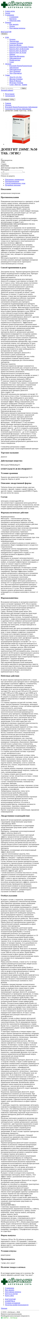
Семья (7, 75)
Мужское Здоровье (16, 83)
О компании (9, 15)
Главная (8, 103)
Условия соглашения (12, 1303)
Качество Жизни (15, 45)
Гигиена (12, 39)
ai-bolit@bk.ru (10, 1301)
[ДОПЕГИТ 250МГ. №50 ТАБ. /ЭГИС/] (21, 144)
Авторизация (10, 96)
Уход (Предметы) (15, 73)
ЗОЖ (7, 37)
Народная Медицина (17, 56)
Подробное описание (13, 185)
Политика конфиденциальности (16, 1305)
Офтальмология (15, 58)
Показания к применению (14, 179)
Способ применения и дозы (15, 183)
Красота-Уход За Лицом (18, 51)
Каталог (4, 34)
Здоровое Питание (16, 43)
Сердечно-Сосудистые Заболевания (18, 109)
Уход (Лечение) (14, 71)
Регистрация (9, 94)
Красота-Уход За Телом (17, 52)
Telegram (4, 1308)
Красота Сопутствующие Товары (21, 47)
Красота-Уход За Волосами (19, 49)
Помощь (8, 22)
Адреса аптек (10, 11)
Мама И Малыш (15, 81)
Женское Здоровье (16, 79)
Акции (7, 13)
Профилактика (14, 60)
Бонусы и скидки (11, 1294)
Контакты (13, 19)
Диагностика (14, 41)
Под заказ (5, 174)
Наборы (12, 54)
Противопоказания (12, 181)
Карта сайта (9, 1295)
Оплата (12, 26)
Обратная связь (14, 20)
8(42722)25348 (6, 32)
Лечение (8, 64)
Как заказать (13, 24)
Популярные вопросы (17, 28)
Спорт (11, 62)
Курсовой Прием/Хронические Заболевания (21, 107)
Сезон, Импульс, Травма (18, 84)
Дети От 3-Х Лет (15, 77)
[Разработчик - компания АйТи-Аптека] (9, 1318)
